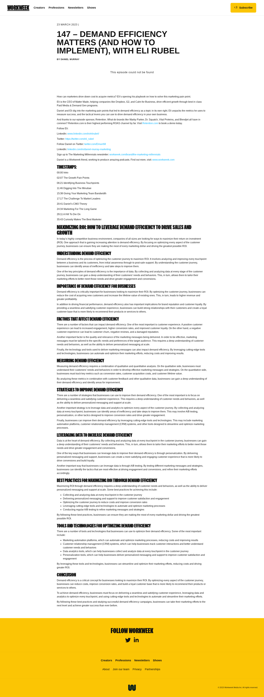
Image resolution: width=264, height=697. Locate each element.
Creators (39, 7)
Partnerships (152, 669)
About (106, 669)
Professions (56, 7)
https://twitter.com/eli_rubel (79, 139)
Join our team (121, 669)
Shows (91, 7)
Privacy (137, 669)
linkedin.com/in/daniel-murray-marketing (89, 149)
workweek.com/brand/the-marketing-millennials (134, 154)
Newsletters (75, 7)
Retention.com (150, 123)
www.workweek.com (163, 159)
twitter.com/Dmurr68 (95, 144)
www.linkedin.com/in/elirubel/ (83, 133)
